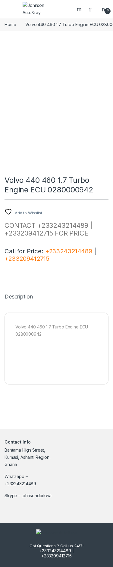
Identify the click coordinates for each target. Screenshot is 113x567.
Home (10, 24)
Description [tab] (19, 297)
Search (80, 9)
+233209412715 (27, 258)
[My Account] (92, 9)
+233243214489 (68, 251)
